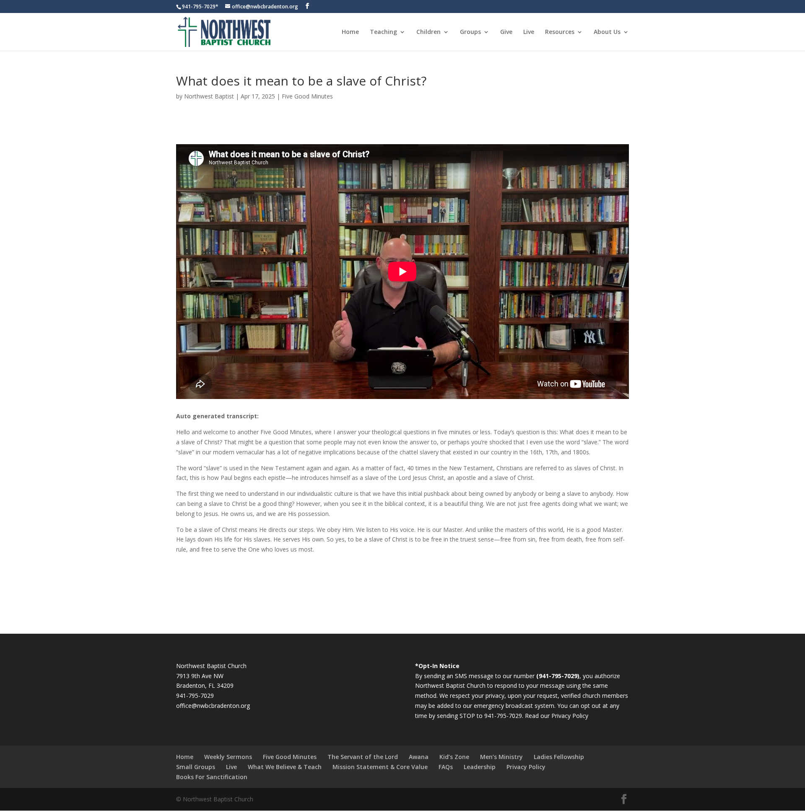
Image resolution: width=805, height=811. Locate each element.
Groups (470, 32)
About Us (607, 32)
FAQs (446, 767)
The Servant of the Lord (362, 757)
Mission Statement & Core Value (380, 767)
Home (350, 32)
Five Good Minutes (307, 96)
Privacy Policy (569, 716)
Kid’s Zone (454, 757)
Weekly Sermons (228, 757)
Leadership (480, 767)
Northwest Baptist (209, 96)
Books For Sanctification (211, 777)
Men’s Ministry (501, 757)
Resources (559, 32)
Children (428, 32)
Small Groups (195, 767)
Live (528, 32)
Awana (418, 757)
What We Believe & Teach (285, 767)
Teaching (383, 32)
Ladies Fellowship (559, 757)
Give (506, 32)
